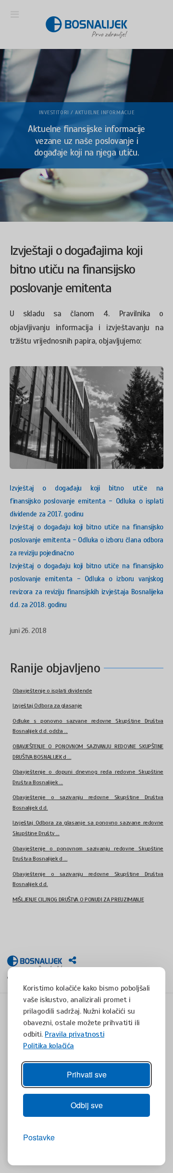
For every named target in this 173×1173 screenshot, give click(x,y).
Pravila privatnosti (74, 1034)
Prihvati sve (87, 1074)
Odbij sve (87, 1105)
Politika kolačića (48, 1046)
